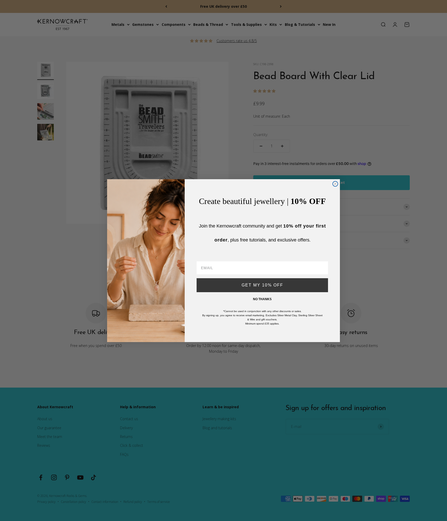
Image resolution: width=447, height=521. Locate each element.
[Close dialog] (335, 183)
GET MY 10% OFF (262, 285)
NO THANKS (262, 299)
